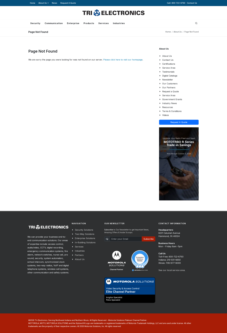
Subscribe (148, 239)
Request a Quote (170, 91)
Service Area (168, 67)
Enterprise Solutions (85, 238)
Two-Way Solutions (84, 234)
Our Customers (169, 83)
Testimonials (168, 71)
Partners (79, 255)
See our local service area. (171, 270)
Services (79, 246)
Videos (165, 115)
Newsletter (167, 79)
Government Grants (172, 99)
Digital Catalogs (169, 75)
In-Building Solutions (85, 242)
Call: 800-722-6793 (176, 3)
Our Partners (168, 87)
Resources (167, 107)
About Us (42, 3)
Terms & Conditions (172, 111)
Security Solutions (84, 230)
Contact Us (192, 3)
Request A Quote (68, 3)
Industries (80, 251)
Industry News (169, 103)
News (54, 3)
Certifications (168, 64)
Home (32, 3)
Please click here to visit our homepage (123, 59)
